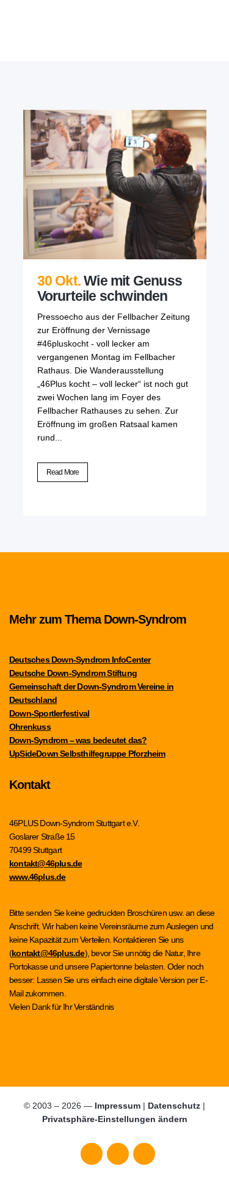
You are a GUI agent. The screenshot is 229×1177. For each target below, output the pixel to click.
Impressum (117, 1105)
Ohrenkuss (30, 727)
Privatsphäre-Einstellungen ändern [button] (114, 1119)
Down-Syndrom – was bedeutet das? (78, 740)
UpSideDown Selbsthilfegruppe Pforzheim (87, 753)
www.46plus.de (37, 877)
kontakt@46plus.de (45, 863)
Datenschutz (174, 1105)
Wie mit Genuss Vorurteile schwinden (109, 288)
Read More (62, 472)
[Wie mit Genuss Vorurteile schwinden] (114, 184)
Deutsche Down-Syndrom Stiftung (73, 673)
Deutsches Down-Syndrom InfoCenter (80, 659)
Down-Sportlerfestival (49, 713)
